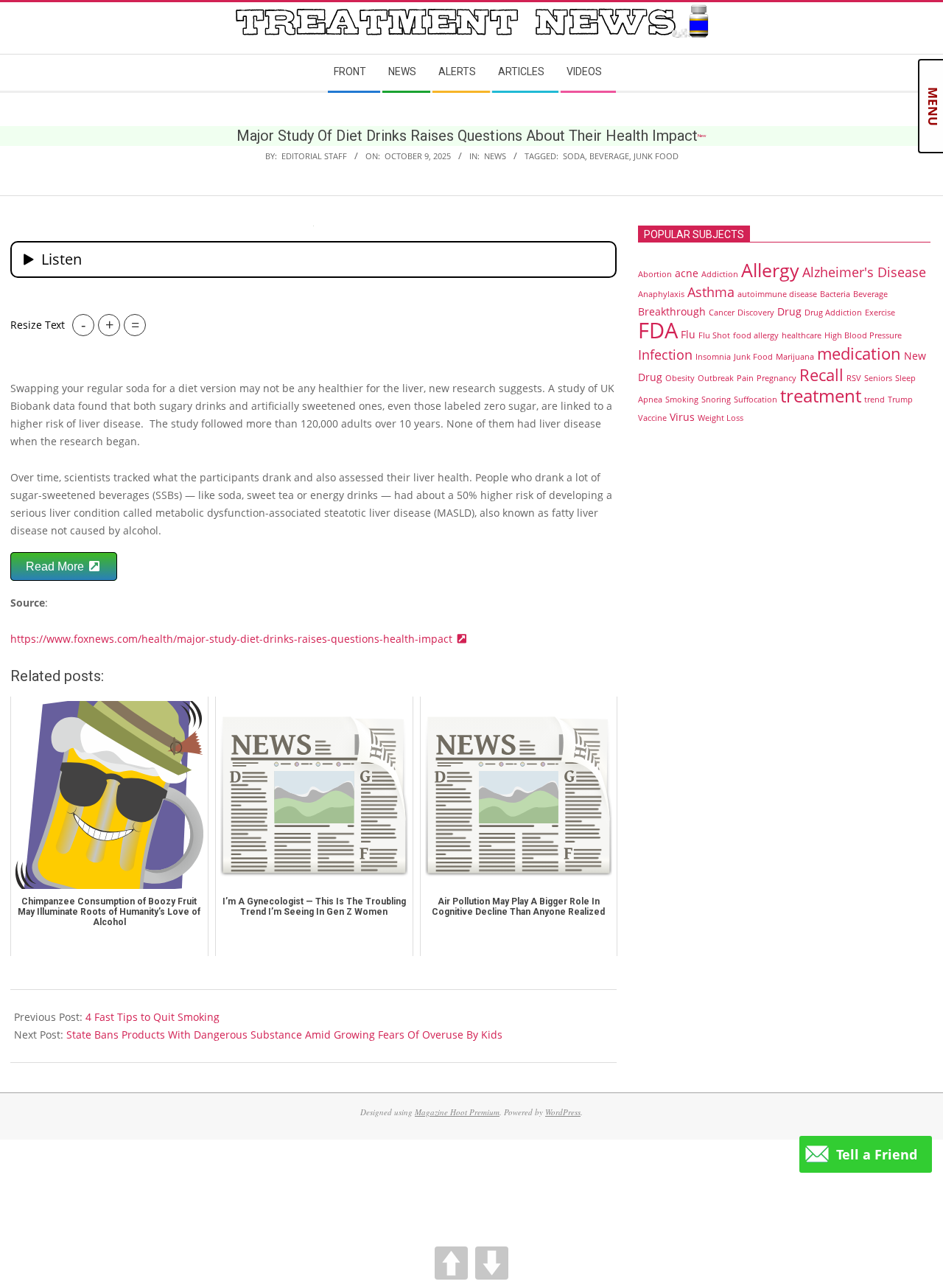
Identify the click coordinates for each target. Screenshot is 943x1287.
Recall (821, 374)
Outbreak (716, 378)
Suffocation (755, 399)
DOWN (491, 1263)
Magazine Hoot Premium (457, 1111)
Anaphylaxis (661, 294)
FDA (658, 330)
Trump (900, 399)
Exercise (880, 312)
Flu (688, 334)
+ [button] (109, 325)
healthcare (801, 335)
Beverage (609, 155)
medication (859, 353)
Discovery (755, 312)
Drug (789, 311)
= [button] (135, 325)
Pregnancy (776, 378)
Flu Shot (714, 335)
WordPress (563, 1111)
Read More (56, 566)
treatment (820, 396)
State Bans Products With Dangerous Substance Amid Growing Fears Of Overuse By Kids (284, 1035)
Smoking (681, 399)
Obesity (680, 378)
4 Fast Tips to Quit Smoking (152, 1017)
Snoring (716, 399)
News (495, 155)
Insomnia (713, 357)
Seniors (878, 378)
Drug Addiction (833, 312)
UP (451, 1263)
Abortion (655, 274)
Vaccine (652, 418)
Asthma (711, 292)
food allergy (756, 335)
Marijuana (795, 357)
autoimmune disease (777, 294)
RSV (853, 378)
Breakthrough (672, 311)
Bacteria (835, 294)
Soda (574, 155)
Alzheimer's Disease (864, 272)
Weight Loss (720, 418)
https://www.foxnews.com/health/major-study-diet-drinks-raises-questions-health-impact (232, 639)
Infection (665, 354)
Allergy (770, 269)
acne (686, 273)
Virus (682, 417)
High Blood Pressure (863, 335)
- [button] (83, 325)
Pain (745, 378)
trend (874, 399)
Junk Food (656, 155)
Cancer (722, 312)
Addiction (719, 274)
